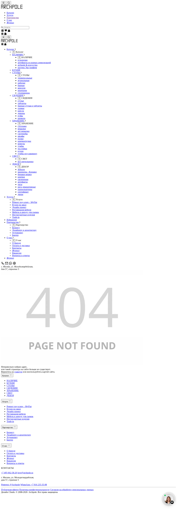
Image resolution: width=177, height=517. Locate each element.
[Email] (7, 264)
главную (18, 372)
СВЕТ (9, 393)
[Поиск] (8, 3)
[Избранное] (6, 31)
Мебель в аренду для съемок (20, 416)
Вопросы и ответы (15, 463)
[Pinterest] (14, 264)
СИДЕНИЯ (12, 388)
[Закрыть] (3, 37)
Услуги (10, 15)
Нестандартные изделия (18, 419)
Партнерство (13, 17)
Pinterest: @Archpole (10, 484)
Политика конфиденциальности (34, 489)
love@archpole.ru (25, 473)
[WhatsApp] (11, 264)
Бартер (10, 440)
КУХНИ (11, 383)
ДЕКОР (10, 395)
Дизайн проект (14, 411)
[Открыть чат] (169, 499)
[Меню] (3, 3)
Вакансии (11, 461)
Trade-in (10, 421)
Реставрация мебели (16, 414)
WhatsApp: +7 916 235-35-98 (33, 484)
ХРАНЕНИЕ (13, 390)
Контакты (11, 456)
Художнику (12, 437)
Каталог (10, 13)
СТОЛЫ (11, 385)
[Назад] (13, 52)
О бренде (11, 451)
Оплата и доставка (15, 453)
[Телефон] (3, 264)
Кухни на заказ (14, 409)
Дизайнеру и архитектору (19, 435)
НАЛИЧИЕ (12, 380)
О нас (9, 20)
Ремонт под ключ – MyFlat (19, 406)
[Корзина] (2, 31)
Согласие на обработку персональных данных (72, 489)
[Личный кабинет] (9, 31)
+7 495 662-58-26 (9, 473)
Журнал (10, 22)
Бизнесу (10, 432)
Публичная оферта (10, 489)
